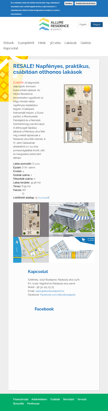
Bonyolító (18, 403)
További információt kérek (85, 3)
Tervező (81, 399)
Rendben (68, 3)
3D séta (55, 43)
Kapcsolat (11, 48)
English (83, 24)
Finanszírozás (20, 399)
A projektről (26, 43)
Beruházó (68, 399)
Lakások (71, 43)
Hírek (42, 43)
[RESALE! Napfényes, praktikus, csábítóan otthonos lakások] (78, 112)
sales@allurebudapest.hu (49, 291)
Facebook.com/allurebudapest (57, 294)
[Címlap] (54, 23)
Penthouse (33, 403)
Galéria (86, 43)
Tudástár (55, 399)
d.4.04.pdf (43, 197)
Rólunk (9, 43)
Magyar (96, 24)
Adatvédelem (39, 399)
